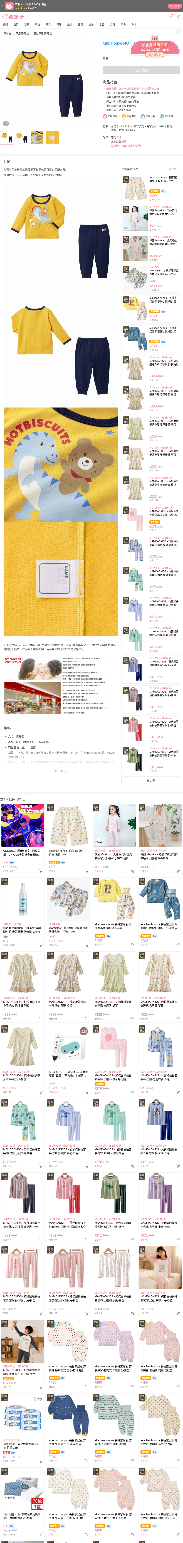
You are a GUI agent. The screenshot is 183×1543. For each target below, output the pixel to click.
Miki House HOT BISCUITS (127, 43)
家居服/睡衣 (23, 33)
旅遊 (69, 24)
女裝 (91, 24)
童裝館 (8, 33)
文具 (112, 24)
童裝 (37, 24)
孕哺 (134, 24)
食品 (101, 24)
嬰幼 (26, 24)
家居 (58, 24)
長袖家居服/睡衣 (43, 33)
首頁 (16, 24)
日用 (80, 24)
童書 (123, 24)
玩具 (48, 24)
